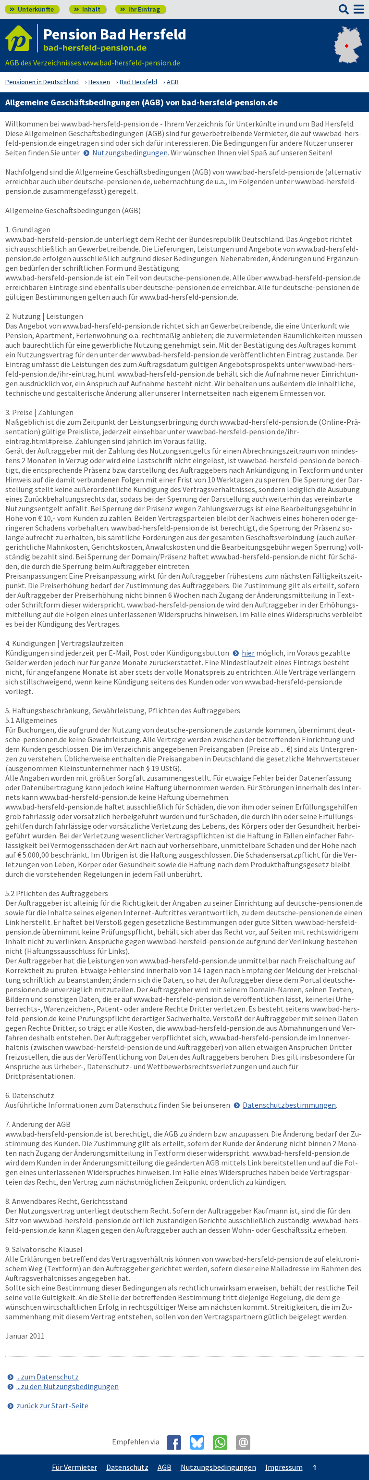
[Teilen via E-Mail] (247, 1442)
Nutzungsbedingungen (130, 152)
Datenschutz (127, 1467)
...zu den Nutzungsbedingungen (67, 1386)
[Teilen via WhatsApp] (223, 1442)
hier (248, 653)
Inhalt (87, 9)
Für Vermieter (74, 1467)
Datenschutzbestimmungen (289, 1105)
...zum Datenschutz (47, 1376)
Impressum (284, 1467)
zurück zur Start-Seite (52, 1405)
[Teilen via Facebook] (177, 1442)
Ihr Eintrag (140, 9)
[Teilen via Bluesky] (200, 1442)
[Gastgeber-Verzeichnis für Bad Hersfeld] (21, 38)
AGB (165, 1467)
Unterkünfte (32, 9)
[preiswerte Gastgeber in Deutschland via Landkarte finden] (348, 52)
